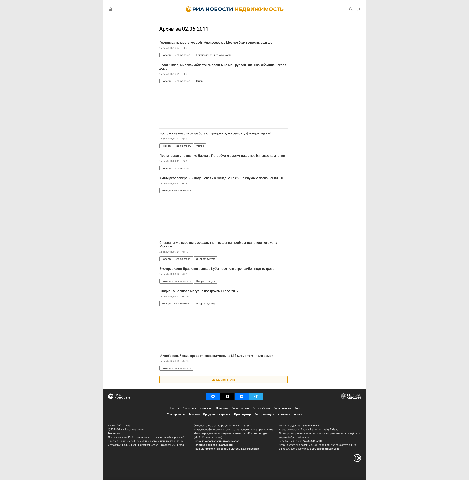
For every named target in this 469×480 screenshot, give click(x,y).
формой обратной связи (294, 437)
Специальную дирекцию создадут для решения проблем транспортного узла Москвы (218, 244)
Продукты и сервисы (216, 414)
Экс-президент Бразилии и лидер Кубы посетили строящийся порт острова (216, 269)
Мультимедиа (282, 408)
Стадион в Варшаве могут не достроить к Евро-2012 (199, 291)
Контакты (284, 414)
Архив (298, 414)
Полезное (222, 408)
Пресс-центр (242, 414)
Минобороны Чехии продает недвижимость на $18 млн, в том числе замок (216, 356)
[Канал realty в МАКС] (213, 396)
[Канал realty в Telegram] (256, 396)
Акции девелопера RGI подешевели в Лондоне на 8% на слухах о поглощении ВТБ (221, 178)
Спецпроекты (176, 414)
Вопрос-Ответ (261, 408)
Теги (297, 408)
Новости (174, 408)
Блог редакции (264, 414)
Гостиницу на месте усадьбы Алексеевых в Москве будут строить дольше (215, 42)
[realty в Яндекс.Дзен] (227, 396)
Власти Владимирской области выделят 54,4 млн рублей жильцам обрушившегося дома (222, 66)
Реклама (194, 414)
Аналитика (189, 408)
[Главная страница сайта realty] (234, 9)
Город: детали (240, 408)
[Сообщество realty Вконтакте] (242, 396)
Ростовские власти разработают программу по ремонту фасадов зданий (215, 133)
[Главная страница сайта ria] (207, 9)
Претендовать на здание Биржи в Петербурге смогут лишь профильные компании (222, 155)
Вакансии (114, 433)
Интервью (206, 408)
